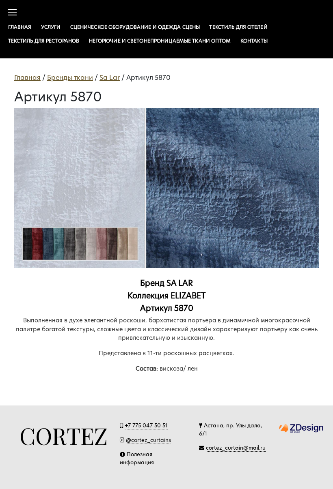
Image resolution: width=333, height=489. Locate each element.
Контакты (254, 40)
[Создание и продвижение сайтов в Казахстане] (301, 427)
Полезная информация (137, 458)
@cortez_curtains (148, 440)
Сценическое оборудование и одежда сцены (135, 27)
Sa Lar (109, 77)
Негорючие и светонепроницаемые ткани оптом (160, 40)
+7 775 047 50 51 (146, 425)
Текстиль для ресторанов (44, 40)
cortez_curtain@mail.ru (236, 447)
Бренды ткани (70, 77)
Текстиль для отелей (238, 27)
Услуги (51, 27)
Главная (20, 27)
